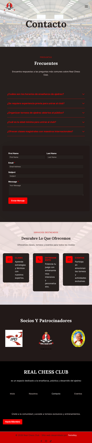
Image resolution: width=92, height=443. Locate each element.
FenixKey (72, 435)
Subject (11, 172)
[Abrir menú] (86, 6)
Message (13, 181)
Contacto (56, 394)
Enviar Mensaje (17, 200)
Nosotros (33, 394)
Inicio (12, 394)
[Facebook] (41, 441)
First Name (13, 153)
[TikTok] (51, 441)
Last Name (52, 153)
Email (11, 163)
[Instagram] (46, 441)
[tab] (41, 349)
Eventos (78, 394)
